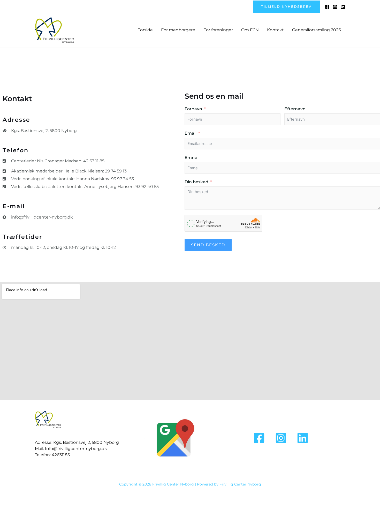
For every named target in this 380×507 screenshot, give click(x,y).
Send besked (208, 244)
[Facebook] (327, 6)
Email (190, 133)
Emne (191, 157)
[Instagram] (335, 6)
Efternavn (295, 108)
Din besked (196, 181)
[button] (286, 7)
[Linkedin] (342, 6)
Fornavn (193, 108)
